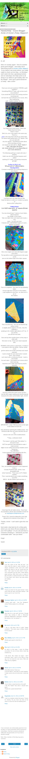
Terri (6, 562)
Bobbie (7, 681)
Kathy (4, 751)
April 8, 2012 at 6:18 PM (21, 600)
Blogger (17, 757)
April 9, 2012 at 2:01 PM (13, 647)
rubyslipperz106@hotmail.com (15, 513)
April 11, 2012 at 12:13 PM (16, 681)
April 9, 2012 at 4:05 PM (15, 667)
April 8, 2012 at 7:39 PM (16, 611)
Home (14, 744)
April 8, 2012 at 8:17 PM (13, 625)
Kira (6, 647)
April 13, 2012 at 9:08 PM (17, 696)
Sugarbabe (8, 696)
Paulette (7, 611)
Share (3, 553)
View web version (14, 747)
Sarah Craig (6, 753)
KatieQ (6, 587)
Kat (6, 625)
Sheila (6, 667)
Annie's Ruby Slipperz (21, 68)
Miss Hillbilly (8, 637)
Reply (6, 582)
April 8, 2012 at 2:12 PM (14, 562)
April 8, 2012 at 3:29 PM (15, 587)
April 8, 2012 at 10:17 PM (18, 637)
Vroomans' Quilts (9, 600)
